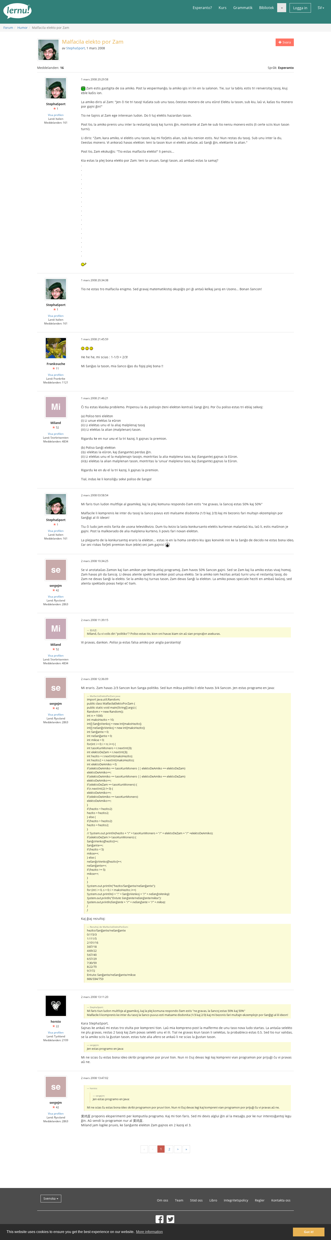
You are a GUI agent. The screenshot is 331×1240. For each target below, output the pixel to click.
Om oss (162, 1200)
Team (179, 1200)
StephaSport (75, 48)
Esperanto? (202, 7)
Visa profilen (55, 115)
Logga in (300, 7)
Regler (260, 1200)
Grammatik (242, 7)
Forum (8, 27)
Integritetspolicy (236, 1200)
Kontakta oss (280, 1200)
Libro (213, 1200)
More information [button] (149, 1232)
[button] (281, 7)
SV (320, 7)
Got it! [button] (309, 1232)
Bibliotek (266, 7)
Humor (22, 27)
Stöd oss (196, 1200)
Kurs (223, 7)
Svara (286, 42)
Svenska (50, 1198)
